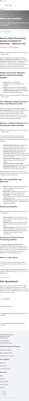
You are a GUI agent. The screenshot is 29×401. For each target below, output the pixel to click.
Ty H (3, 47)
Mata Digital (15, 397)
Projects (15, 47)
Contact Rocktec (22, 271)
